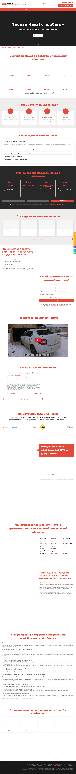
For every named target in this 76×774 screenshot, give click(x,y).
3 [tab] (35, 239)
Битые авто (6, 9)
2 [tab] (34, 239)
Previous (4, 239)
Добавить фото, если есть (56, 297)
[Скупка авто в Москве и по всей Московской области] (8, 3)
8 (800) (66, 3)
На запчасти (35, 9)
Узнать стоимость (62, 509)
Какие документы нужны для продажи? (15, 159)
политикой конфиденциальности (57, 204)
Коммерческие (47, 9)
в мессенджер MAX (50, 474)
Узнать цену (62, 619)
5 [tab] (38, 239)
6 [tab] (40, 239)
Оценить (56, 300)
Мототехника (58, 9)
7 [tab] (41, 239)
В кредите (26, 9)
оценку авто (52, 587)
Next (72, 239)
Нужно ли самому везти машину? (13, 156)
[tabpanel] (10, 116)
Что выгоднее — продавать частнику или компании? (19, 149)
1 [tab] (18, 399)
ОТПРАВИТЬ (63, 201)
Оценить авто (38, 35)
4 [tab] (37, 239)
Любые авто (16, 9)
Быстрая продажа (65, 5)
